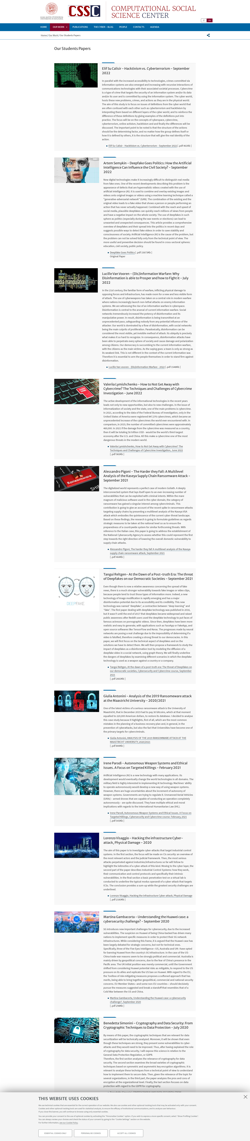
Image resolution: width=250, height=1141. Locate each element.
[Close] (245, 1096)
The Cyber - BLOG (103, 27)
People (123, 27)
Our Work (58, 27)
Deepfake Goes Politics (122, 252)
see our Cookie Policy (68, 1122)
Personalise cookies (91, 1133)
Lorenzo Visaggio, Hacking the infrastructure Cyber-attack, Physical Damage (151, 895)
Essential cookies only (55, 1133)
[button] (208, 35)
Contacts (138, 27)
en (209, 20)
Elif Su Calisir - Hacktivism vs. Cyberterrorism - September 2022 (143, 145)
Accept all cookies (126, 1133)
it (204, 20)
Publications (80, 27)
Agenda (154, 27)
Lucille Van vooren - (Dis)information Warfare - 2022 (137, 367)
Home (43, 27)
